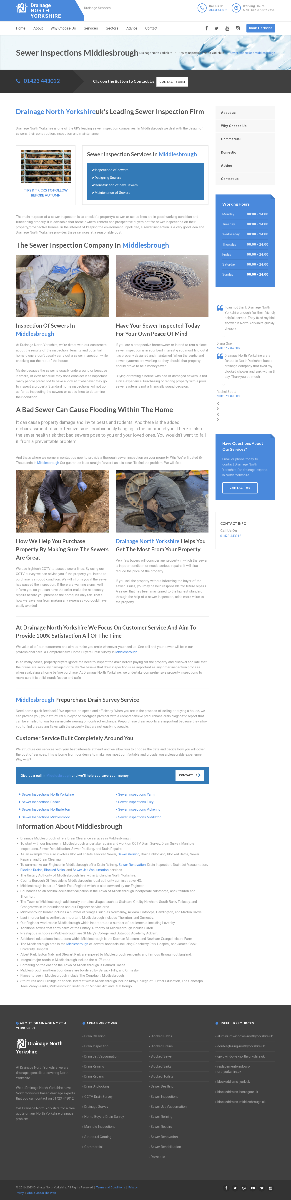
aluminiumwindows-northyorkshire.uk (245, 1036)
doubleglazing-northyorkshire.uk (241, 1046)
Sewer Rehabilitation (166, 1147)
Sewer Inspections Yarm (136, 794)
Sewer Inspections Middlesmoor (46, 817)
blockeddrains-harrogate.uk (237, 1092)
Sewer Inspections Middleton (139, 817)
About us (228, 113)
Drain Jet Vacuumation (101, 1056)
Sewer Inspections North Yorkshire (48, 794)
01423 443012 (218, 10)
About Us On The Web (41, 1193)
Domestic (228, 152)
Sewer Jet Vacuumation (91, 870)
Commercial (231, 139)
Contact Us (188, 775)
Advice (131, 28)
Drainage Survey (96, 1107)
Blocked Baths (161, 1036)
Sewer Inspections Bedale (41, 802)
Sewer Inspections (164, 1097)
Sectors (112, 28)
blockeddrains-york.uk (233, 1082)
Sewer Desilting (162, 1086)
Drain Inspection (96, 1046)
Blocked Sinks (54, 870)
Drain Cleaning (94, 1036)
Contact (151, 28)
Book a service (260, 28)
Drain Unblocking (96, 1086)
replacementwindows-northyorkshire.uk (233, 1069)
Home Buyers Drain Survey (104, 1117)
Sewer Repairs (161, 1127)
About (38, 28)
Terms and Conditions (110, 1187)
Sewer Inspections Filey (135, 802)
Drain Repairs (94, 1076)
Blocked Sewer (162, 1056)
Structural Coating (97, 1137)
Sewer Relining (128, 854)
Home (20, 28)
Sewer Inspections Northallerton (46, 809)
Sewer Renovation (132, 865)
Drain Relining (94, 1066)
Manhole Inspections (99, 1127)
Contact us (229, 179)
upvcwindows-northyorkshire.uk (241, 1056)
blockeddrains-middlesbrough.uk (241, 1102)
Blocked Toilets (162, 1076)
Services (91, 28)
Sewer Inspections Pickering (139, 809)
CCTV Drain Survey (98, 1097)
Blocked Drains (31, 870)
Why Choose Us (63, 28)
